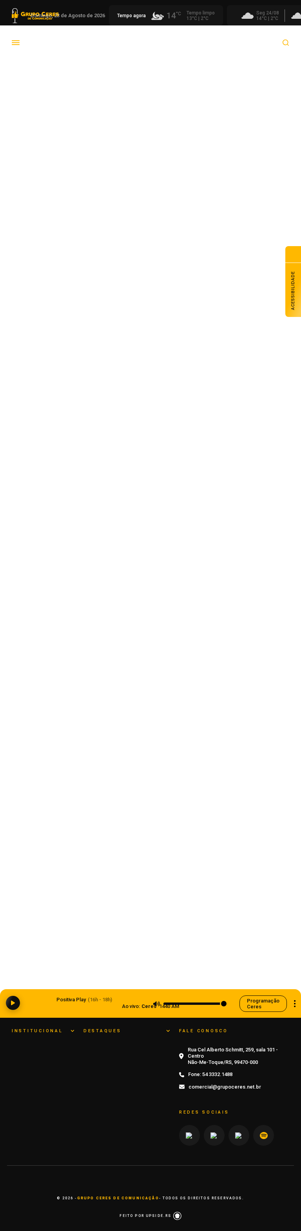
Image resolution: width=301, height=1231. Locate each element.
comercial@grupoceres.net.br (225, 1087)
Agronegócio (41, 37)
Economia (116, 37)
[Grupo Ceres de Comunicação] (37, 57)
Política (66, 48)
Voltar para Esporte (106, 77)
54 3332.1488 (217, 1074)
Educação (157, 37)
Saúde (99, 48)
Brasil (81, 37)
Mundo (260, 37)
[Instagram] (189, 1135)
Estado (228, 37)
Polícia (33, 48)
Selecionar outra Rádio (294, 1003)
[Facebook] (238, 1135)
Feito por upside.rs (146, 1216)
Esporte (194, 37)
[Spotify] (263, 1135)
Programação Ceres (263, 1004)
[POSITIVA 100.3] (150, 639)
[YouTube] (214, 1135)
